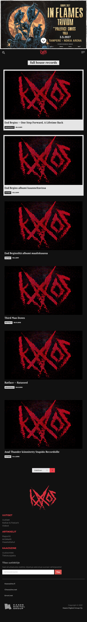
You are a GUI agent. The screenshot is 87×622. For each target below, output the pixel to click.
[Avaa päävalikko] (83, 52)
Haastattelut (8, 542)
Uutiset (6, 520)
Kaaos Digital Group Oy (72, 608)
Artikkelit (7, 539)
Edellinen (38, 470)
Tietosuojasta (9, 555)
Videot (5, 526)
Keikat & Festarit (10, 523)
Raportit (6, 536)
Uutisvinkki (8, 553)
